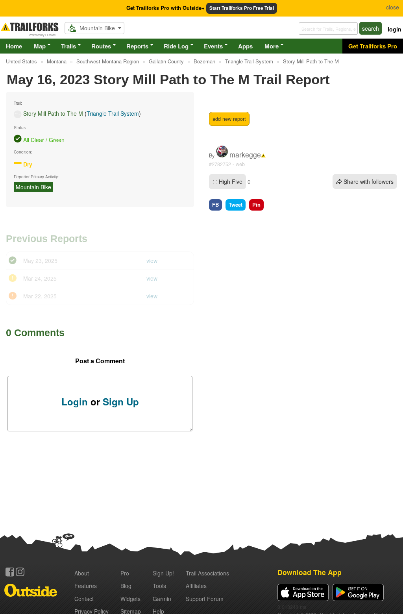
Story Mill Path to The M (53, 113)
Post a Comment (100, 360)
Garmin (162, 599)
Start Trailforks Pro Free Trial (241, 8)
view (151, 260)
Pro (124, 573)
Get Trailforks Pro (372, 46)
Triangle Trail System (113, 113)
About (81, 573)
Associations (207, 573)
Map (40, 46)
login (394, 29)
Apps (245, 46)
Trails (68, 46)
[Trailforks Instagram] (20, 572)
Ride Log (176, 46)
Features (85, 586)
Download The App (309, 572)
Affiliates (196, 586)
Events (213, 46)
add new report (229, 118)
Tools (159, 586)
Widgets (130, 599)
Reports (137, 46)
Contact (84, 599)
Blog (125, 586)
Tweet (235, 204)
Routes (101, 46)
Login (74, 401)
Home (14, 46)
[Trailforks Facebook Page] (10, 572)
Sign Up (121, 401)
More (271, 46)
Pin (256, 204)
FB (215, 204)
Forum (205, 599)
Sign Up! (163, 573)
